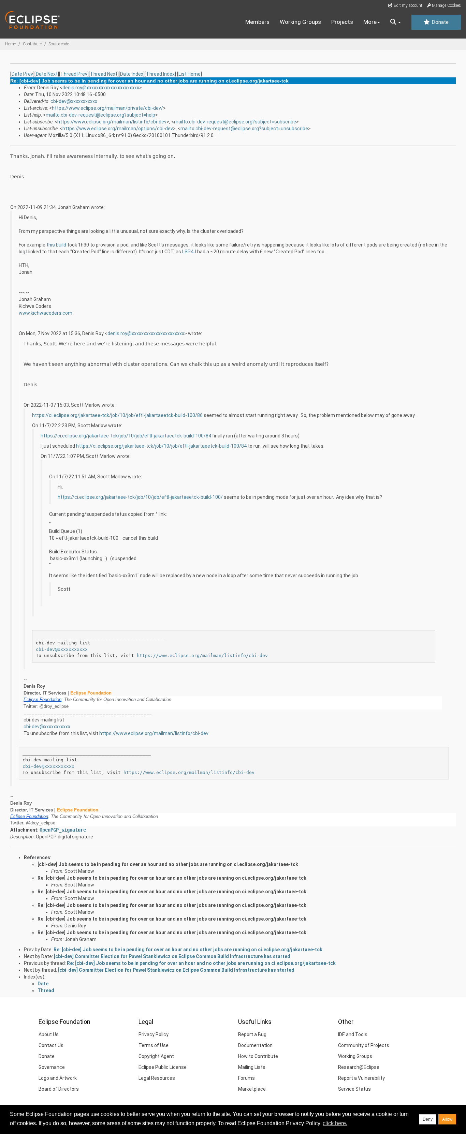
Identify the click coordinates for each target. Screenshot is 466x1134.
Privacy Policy (154, 1034)
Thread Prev (73, 74)
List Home (189, 74)
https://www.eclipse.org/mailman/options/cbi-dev (117, 128)
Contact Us (51, 1045)
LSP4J (189, 251)
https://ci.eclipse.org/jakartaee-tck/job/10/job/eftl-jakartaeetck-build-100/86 (117, 415)
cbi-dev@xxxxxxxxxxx (73, 101)
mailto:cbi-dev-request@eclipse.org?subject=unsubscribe (244, 128)
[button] (395, 22)
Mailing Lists (251, 1067)
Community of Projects (363, 1045)
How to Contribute (258, 1056)
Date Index (131, 74)
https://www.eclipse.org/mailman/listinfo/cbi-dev (111, 121)
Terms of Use (154, 1045)
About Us (49, 1034)
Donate (439, 22)
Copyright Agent (156, 1056)
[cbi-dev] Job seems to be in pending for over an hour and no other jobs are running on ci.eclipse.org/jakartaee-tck (168, 864)
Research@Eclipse (358, 1067)
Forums (246, 1078)
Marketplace (252, 1089)
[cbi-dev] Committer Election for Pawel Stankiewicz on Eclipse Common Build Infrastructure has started (172, 956)
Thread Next (103, 74)
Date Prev (22, 74)
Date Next (47, 74)
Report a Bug (252, 1034)
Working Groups (300, 21)
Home (10, 44)
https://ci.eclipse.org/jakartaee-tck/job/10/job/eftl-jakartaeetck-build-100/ (140, 497)
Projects (342, 21)
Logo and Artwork (58, 1078)
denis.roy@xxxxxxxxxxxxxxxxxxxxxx (100, 87)
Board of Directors (59, 1089)
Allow (447, 1119)
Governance (52, 1067)
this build (56, 245)
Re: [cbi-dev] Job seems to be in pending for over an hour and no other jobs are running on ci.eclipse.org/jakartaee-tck (172, 878)
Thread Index (160, 74)
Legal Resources (157, 1078)
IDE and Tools (352, 1034)
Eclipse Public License (163, 1067)
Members (257, 21)
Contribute (32, 44)
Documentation (255, 1045)
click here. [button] (335, 1123)
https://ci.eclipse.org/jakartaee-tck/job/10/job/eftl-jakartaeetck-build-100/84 (126, 435)
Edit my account (407, 5)
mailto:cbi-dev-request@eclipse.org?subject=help (100, 115)
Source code (59, 44)
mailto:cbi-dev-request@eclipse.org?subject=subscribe (235, 121)
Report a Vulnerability (361, 1078)
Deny (428, 1119)
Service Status (354, 1089)
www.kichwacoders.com (45, 313)
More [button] (370, 21)
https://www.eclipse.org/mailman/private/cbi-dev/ (107, 108)
